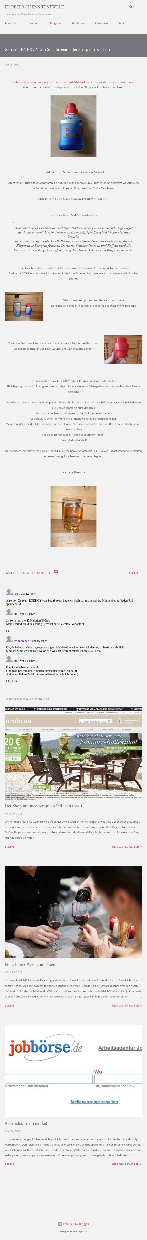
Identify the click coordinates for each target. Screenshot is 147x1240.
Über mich (34, 23)
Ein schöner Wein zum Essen (30, 964)
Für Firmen (78, 23)
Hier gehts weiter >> (127, 846)
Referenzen (102, 23)
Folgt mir (56, 23)
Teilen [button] (133, 573)
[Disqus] (73, 635)
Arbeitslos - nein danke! (26, 1123)
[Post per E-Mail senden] (56, 573)
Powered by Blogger (75, 1224)
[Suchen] (131, 7)
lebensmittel (41, 573)
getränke (22, 573)
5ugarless (82, 1231)
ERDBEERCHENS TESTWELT (34, 7)
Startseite (11, 23)
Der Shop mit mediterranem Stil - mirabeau (43, 806)
